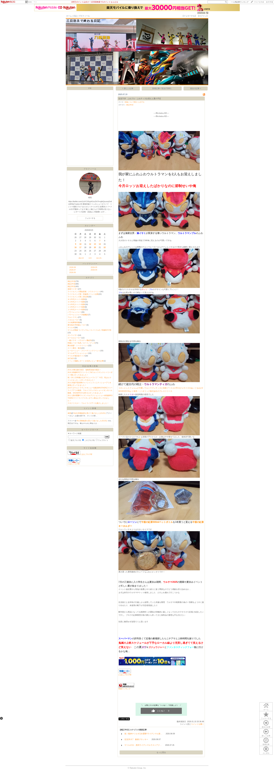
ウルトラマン (73, 317)
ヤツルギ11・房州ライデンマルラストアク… (143, 745)
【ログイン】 (202, 16)
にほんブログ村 (86, 454)
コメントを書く (197, 724)
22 (105, 247)
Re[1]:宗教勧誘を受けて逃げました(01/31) (89, 413)
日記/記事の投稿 (90, 366)
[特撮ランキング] (126, 687)
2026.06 (72, 272)
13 (95, 244)
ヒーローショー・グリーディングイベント (84, 351)
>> (239, 2)
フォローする (266, 718)
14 (100, 244)
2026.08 (72, 267)
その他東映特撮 (74, 322)
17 (80, 247)
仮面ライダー (73, 289)
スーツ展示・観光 (74, 348)
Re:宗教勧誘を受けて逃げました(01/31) (92, 421)
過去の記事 (266, 727)
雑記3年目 (71, 286)
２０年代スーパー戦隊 (76, 310)
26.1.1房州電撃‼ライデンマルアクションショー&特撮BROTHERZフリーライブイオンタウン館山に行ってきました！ (90, 398)
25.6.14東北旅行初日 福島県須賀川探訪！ (84, 370)
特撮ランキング (124, 689)
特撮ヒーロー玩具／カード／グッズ (81, 343)
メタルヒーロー (74, 320)
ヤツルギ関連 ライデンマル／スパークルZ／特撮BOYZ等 (89, 330)
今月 (90, 258)
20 (95, 247)
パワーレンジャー (74, 312)
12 (90, 244)
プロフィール (84, 16)
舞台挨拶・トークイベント (78, 346)
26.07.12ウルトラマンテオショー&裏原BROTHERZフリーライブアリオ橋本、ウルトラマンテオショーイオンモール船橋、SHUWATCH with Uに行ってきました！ (90, 390)
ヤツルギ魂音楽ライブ (76, 356)
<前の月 (81, 258)
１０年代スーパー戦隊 (76, 307)
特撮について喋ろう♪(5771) (134, 102)
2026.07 (72, 270)
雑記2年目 (71, 284)
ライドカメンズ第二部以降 (78, 297)
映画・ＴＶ (32, 2)
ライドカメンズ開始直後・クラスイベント (84, 292)
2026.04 (94, 270)
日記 (75, 16)
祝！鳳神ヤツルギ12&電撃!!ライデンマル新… (143, 734)
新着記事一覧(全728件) (161, 88)
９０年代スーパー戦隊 (76, 302)
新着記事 (266, 744)
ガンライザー (73, 335)
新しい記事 (266, 736)
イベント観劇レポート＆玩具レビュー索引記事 (86, 361)
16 (75, 247)
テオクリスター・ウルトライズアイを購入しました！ (88, 403)
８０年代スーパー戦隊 (76, 299)
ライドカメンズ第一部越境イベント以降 (83, 294)
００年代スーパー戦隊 (76, 304)
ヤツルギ (71, 328)
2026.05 (94, 267)
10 (80, 244)
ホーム (69, 16)
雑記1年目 (71, 281)
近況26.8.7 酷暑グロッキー (136, 739)
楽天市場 (269, 2)
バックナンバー (90, 264)
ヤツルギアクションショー (78, 353)
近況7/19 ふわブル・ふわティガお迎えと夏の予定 (139, 98)
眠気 (69, 413)
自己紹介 (71, 358)
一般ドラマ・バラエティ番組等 (80, 340)
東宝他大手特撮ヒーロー (77, 325)
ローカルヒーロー (74, 338)
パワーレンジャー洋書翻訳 (78, 315)
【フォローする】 (189, 16)
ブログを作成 (259, 2)
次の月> (99, 258)
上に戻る (266, 753)
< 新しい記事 (127, 88)
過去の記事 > (195, 88)
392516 (201, 13)
